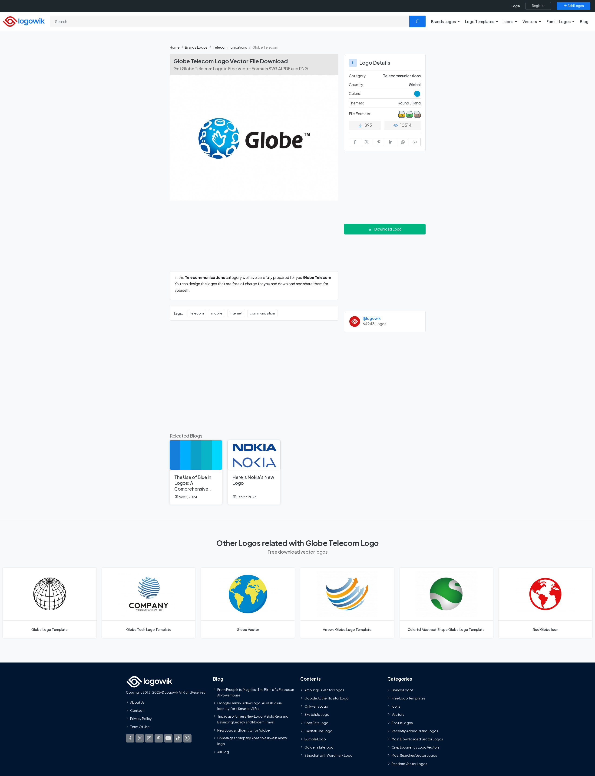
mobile (216, 313)
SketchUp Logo (316, 714)
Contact (137, 710)
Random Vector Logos (409, 763)
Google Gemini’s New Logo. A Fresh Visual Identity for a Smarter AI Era (249, 705)
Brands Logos (196, 47)
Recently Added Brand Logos (415, 731)
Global (415, 84)
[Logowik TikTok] (178, 738)
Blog (584, 21)
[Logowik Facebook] (130, 738)
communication (262, 313)
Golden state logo (319, 747)
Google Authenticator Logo (326, 698)
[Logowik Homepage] (24, 20)
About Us (137, 702)
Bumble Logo (315, 739)
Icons (396, 706)
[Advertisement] (254, 238)
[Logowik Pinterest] (159, 738)
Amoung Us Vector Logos (324, 690)
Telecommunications (230, 47)
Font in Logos (402, 722)
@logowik (372, 318)
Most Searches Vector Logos (414, 755)
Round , (404, 102)
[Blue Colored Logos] (417, 93)
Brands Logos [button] (443, 21)
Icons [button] (508, 21)
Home (175, 47)
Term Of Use (140, 727)
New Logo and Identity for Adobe (243, 730)
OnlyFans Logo (316, 706)
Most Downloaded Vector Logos (417, 739)
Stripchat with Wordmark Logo (328, 755)
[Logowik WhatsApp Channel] (187, 738)
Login (516, 6)
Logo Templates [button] (479, 21)
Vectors (398, 714)
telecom (197, 313)
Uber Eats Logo (316, 722)
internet (236, 313)
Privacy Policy (141, 718)
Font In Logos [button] (558, 21)
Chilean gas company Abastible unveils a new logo (252, 741)
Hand (416, 102)
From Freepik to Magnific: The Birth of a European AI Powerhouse (255, 692)
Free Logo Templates (408, 698)
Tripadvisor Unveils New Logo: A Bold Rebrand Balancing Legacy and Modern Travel (252, 719)
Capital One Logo (318, 731)
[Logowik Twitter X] (140, 738)
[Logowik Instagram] (149, 738)
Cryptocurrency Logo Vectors (416, 747)
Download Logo (388, 229)
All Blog (223, 752)
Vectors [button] (529, 21)
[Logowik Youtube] (168, 738)
